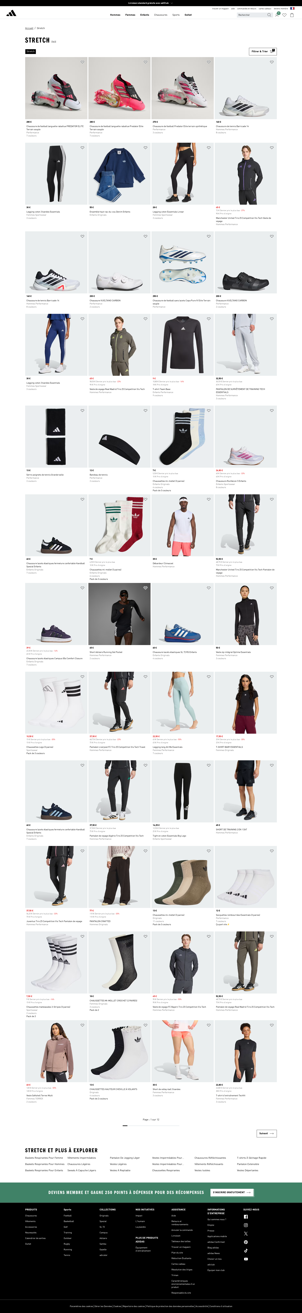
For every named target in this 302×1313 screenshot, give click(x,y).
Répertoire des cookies (134, 1306)
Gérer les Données (103, 1306)
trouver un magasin (220, 9)
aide (233, 9)
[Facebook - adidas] (260, 1217)
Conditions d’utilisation (221, 1306)
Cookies (117, 1306)
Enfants (144, 15)
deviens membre (281, 9)
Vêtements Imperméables (81, 1158)
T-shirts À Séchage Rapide (251, 1158)
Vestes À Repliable (120, 1170)
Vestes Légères (118, 1164)
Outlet (188, 15)
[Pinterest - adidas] (260, 1242)
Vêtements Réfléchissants (209, 1164)
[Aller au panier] (292, 15)
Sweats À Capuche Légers (81, 1170)
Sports (176, 15)
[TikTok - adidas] (260, 1251)
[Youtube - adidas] (260, 1259)
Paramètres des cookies (81, 1306)
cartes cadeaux (265, 9)
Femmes (130, 15)
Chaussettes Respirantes (166, 1170)
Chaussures (160, 15)
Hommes (115, 15)
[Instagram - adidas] (260, 1225)
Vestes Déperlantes (247, 1170)
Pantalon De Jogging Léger (125, 1158)
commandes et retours (246, 9)
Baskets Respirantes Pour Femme (44, 1158)
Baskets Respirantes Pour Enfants (44, 1170)
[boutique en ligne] (11, 13)
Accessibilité (202, 1306)
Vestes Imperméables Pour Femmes (167, 1164)
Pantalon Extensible (248, 1164)
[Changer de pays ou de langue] (292, 8)
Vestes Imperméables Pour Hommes (167, 1158)
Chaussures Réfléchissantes (210, 1158)
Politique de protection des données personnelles (170, 1306)
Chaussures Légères (78, 1164)
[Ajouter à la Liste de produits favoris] (82, 63)
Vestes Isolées (202, 1170)
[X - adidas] (260, 1234)
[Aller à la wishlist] (284, 15)
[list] (137, 51)
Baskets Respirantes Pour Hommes (44, 1164)
